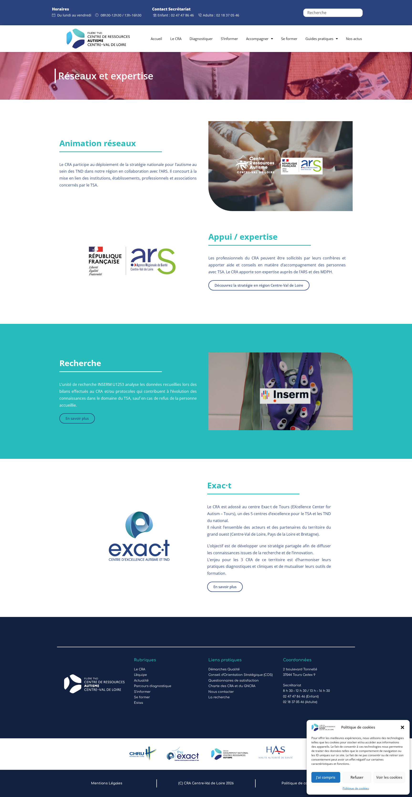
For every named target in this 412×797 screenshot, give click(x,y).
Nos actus (354, 38)
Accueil (156, 38)
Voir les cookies (389, 777)
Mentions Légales (106, 783)
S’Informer (229, 38)
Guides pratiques (319, 38)
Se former (289, 38)
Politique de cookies (356, 788)
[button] (402, 727)
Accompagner (257, 38)
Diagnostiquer (201, 38)
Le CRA (175, 38)
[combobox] (332, 13)
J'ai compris (325, 777)
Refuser (356, 777)
